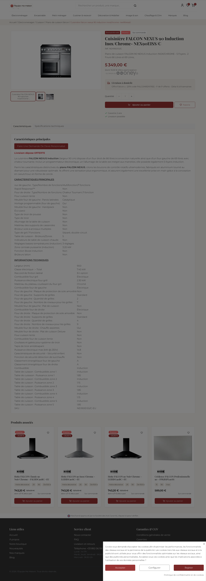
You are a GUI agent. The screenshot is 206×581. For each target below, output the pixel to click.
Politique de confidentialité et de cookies (184, 575)
